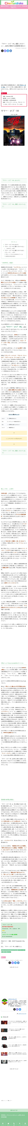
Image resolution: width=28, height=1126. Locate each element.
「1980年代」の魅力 (10, 248)
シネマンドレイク (12, 999)
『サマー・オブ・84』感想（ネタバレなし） (14, 246)
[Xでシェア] (2, 51)
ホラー (4, 957)
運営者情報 (4, 1117)
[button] (25, 548)
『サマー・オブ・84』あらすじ (11, 244)
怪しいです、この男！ (11, 252)
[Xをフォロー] (14, 1009)
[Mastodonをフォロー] (17, 1009)
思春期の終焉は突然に (11, 256)
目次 (12, 241)
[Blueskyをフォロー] (20, 1009)
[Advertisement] (14, 26)
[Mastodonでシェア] (5, 51)
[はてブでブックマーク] (10, 51)
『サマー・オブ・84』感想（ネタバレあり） (14, 250)
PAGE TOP (14, 1110)
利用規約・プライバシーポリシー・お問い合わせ (13, 1115)
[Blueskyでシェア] (8, 51)
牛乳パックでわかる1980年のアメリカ (14, 254)
